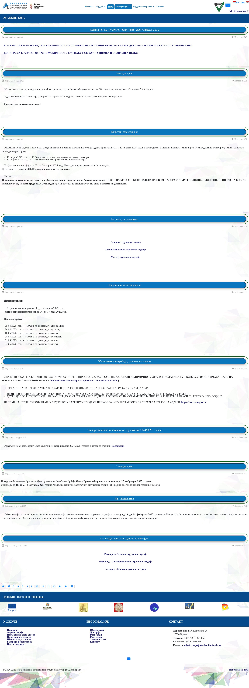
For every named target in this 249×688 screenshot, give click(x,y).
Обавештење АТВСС (106, 380)
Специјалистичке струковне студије (125, 249)
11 (43, 586)
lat (237, 2)
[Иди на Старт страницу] (3, 586)
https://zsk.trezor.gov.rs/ (193, 402)
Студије (100, 7)
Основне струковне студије (125, 242)
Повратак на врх (238, 669)
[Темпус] (11, 607)
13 (54, 586)
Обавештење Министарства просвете (72, 380)
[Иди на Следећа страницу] (66, 586)
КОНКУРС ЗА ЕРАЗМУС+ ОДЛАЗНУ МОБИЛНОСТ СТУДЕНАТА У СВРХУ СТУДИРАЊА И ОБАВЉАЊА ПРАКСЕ (71, 53)
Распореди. (117, 445)
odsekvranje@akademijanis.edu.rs (202, 645)
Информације (122, 7)
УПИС (110, 7)
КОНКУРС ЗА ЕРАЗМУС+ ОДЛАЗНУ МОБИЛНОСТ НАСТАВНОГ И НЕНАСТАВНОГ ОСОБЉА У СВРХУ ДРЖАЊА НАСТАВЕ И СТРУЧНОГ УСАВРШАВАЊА (98, 45)
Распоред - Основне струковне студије (125, 554)
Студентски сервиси (143, 7)
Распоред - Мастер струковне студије (125, 569)
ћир (243, 2)
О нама (88, 7)
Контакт (160, 7)
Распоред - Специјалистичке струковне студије (125, 561)
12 (48, 586)
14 (60, 586)
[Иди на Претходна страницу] (9, 586)
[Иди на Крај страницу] (72, 586)
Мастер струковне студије (125, 257)
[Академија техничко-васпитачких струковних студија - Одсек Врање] (14, 7)
